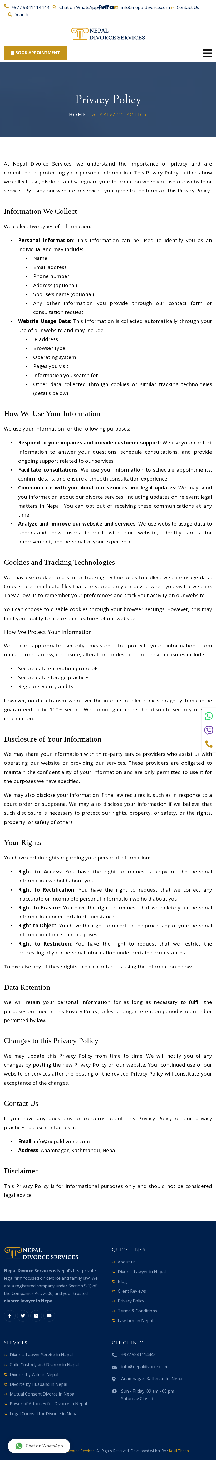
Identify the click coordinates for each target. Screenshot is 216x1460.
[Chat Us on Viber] (209, 730)
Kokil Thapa (179, 1450)
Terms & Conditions (137, 1311)
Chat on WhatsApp (78, 7)
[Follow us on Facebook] (99, 7)
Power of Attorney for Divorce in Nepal (48, 1404)
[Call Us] (209, 744)
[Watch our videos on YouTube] (111, 7)
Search (21, 14)
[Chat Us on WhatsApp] (208, 716)
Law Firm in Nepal (135, 1320)
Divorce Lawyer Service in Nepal (41, 1355)
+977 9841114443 (30, 7)
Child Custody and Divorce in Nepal (44, 1365)
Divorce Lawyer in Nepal (142, 1271)
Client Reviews (132, 1291)
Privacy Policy (131, 1301)
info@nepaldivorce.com (145, 7)
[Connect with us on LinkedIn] (107, 7)
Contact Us (188, 7)
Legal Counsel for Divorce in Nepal (44, 1414)
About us (127, 1262)
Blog (122, 1281)
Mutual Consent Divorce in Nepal (42, 1394)
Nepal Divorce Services (75, 1450)
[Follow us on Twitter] (103, 7)
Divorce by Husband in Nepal (38, 1384)
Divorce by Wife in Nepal (34, 1374)
